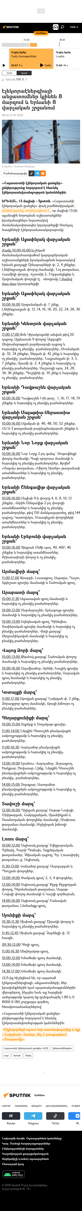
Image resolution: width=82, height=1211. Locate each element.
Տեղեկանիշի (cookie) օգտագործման (25, 1159)
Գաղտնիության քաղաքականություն (25, 1153)
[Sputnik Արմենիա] (11, 28)
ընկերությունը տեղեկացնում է (39, 208)
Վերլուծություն (57, 1106)
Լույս (6, 1055)
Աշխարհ (36, 1106)
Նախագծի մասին (13, 1138)
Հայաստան (21, 1106)
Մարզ (28, 1055)
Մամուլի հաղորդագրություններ (30, 1143)
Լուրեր (6, 1106)
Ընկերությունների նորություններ (23, 1148)
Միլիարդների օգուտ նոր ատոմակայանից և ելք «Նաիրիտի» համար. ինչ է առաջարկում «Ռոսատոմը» (41, 1034)
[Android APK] (14, 1174)
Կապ (5, 1143)
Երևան (17, 1055)
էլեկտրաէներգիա (62, 1048)
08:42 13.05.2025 (12, 115)
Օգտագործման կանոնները (44, 1138)
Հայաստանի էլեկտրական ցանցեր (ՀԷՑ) (26, 1048)
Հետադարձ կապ (13, 1164)
